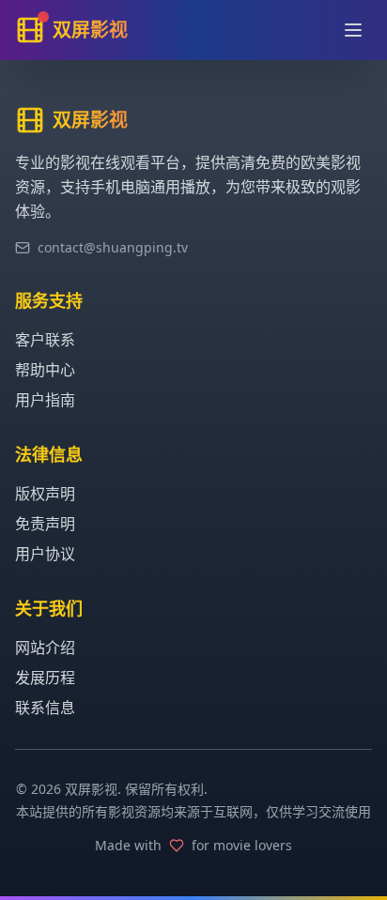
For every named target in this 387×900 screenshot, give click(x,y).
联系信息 (45, 707)
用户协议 (45, 553)
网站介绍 (45, 647)
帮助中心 (45, 369)
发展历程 (45, 677)
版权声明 (45, 493)
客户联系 (45, 339)
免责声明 (45, 523)
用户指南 (45, 399)
